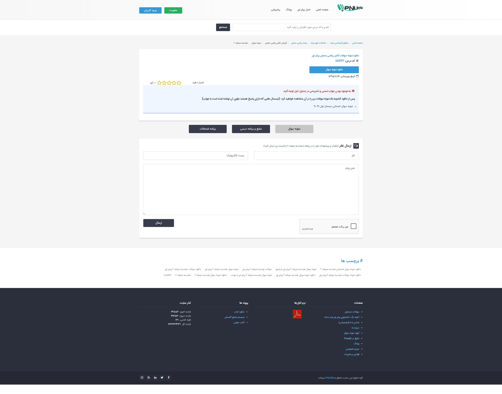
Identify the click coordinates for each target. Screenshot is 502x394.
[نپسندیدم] (164, 82)
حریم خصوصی (352, 349)
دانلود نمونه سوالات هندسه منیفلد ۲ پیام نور (340, 275)
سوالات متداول (352, 312)
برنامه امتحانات (208, 129)
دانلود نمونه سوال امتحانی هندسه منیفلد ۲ (340, 269)
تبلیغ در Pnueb (351, 338)
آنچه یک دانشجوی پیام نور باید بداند (341, 317)
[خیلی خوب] (174, 82)
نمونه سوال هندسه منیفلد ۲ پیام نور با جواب (251, 275)
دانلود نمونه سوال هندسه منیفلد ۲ (211, 275)
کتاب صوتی (239, 323)
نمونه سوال (294, 129)
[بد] (159, 82)
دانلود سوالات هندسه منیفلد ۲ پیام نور (183, 269)
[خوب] (169, 82)
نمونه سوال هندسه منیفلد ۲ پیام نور (221, 269)
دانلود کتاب (239, 312)
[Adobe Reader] (297, 314)
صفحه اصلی (322, 10)
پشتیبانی (275, 10)
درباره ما (355, 328)
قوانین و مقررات (351, 354)
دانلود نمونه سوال (334, 70)
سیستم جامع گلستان (235, 317)
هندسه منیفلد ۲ (183, 275)
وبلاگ (289, 10)
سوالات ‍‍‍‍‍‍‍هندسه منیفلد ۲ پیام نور (257, 269)
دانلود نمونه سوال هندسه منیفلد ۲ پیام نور (295, 275)
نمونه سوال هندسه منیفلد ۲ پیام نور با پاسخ (296, 269)
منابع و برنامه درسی (251, 129)
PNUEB (329, 378)
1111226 (167, 275)
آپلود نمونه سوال (351, 333)
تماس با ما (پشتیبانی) (348, 323)
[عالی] (179, 82)
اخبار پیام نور (303, 10)
